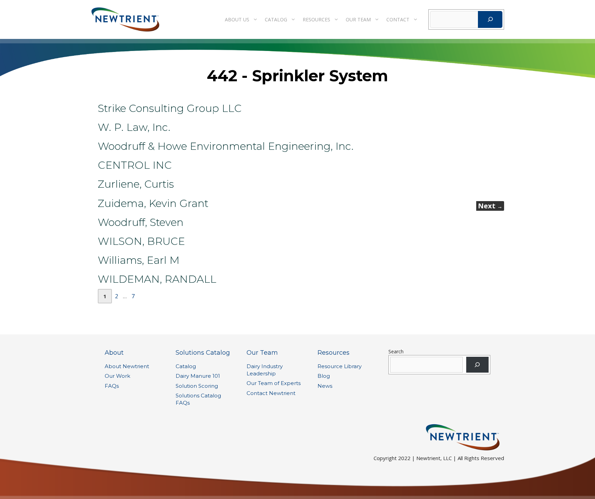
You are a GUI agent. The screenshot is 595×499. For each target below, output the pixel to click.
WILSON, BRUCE (141, 241)
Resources (316, 19)
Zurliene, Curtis (136, 184)
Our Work (117, 376)
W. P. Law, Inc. (134, 127)
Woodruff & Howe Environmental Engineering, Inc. (226, 146)
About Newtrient (127, 366)
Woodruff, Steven (141, 222)
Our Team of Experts (274, 383)
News (324, 386)
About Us (237, 19)
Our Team (358, 19)
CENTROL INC (135, 165)
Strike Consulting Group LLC (170, 108)
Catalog (276, 19)
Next (490, 205)
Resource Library (339, 366)
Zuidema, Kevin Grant (153, 203)
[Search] (490, 19)
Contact (397, 19)
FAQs (112, 386)
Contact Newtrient (271, 393)
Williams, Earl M (138, 260)
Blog (323, 376)
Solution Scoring (197, 386)
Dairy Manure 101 (198, 376)
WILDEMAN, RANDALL (157, 279)
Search (396, 351)
